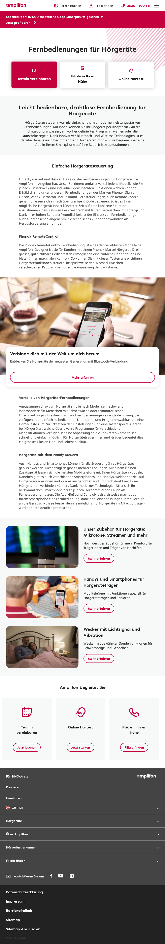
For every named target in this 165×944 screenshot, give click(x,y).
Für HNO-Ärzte (17, 776)
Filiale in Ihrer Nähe (82, 78)
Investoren (14, 798)
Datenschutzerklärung (24, 892)
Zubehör (44, 32)
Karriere (12, 787)
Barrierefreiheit (19, 910)
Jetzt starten (80, 747)
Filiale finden (134, 747)
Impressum (15, 901)
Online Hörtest (131, 78)
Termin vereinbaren (34, 78)
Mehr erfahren (99, 558)
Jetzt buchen (26, 747)
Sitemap (13, 919)
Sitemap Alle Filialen (23, 929)
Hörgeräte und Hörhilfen (19, 32)
